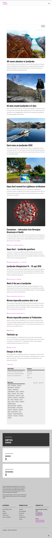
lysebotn (17, 401)
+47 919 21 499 (39, 515)
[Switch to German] (41, 383)
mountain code (19, 407)
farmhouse (22, 391)
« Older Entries (10, 364)
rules (20, 411)
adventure (19, 385)
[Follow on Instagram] (6, 501)
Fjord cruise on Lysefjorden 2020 (19, 145)
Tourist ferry (21, 415)
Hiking (4, 511)
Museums (21, 515)
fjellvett (9, 393)
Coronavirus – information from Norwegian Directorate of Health (23, 231)
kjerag (9, 401)
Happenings (29, 371)
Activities (21, 509)
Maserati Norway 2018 (12, 405)
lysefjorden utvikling (11, 403)
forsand (21, 393)
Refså (9, 411)
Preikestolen (15, 409)
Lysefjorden (22, 401)
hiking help (16, 399)
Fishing (20, 519)
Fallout (17, 391)
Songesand (10, 413)
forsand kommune (11, 395)
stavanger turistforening (17, 413)
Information (29, 373)
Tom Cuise (15, 415)
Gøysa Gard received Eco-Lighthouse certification (26, 186)
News (28, 375)
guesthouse (18, 395)
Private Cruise (6, 515)
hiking (12, 399)
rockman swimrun (14, 411)
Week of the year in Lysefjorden (19, 283)
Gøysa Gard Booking (40, 521)
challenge (9, 389)
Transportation (22, 517)
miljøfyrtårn (19, 405)
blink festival (17, 387)
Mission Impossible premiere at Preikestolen (24, 317)
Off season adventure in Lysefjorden (20, 61)
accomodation (13, 385)
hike (9, 399)
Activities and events (40, 520)
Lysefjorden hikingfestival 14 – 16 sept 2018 (24, 266)
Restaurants (21, 513)
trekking (9, 417)
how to (21, 399)
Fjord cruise (14, 393)
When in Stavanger (7, 517)
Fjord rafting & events (7, 509)
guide (23, 395)
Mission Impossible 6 (11, 407)
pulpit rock (21, 409)
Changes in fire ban (14, 351)
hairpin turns (15, 397)
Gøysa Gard (10, 397)
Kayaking (4, 513)
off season (10, 409)
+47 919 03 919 (39, 512)
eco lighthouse (15, 389)
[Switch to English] (35, 383)
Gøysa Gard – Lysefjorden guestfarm (21, 249)
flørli (18, 393)
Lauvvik (12, 401)
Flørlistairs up (12, 334)
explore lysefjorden (11, 391)
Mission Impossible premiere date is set (22, 300)
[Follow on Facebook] (3, 501)
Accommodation (22, 511)
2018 (9, 385)
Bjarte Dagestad (11, 387)
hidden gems (21, 397)
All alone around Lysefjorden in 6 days (21, 105)
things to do (29, 377)
